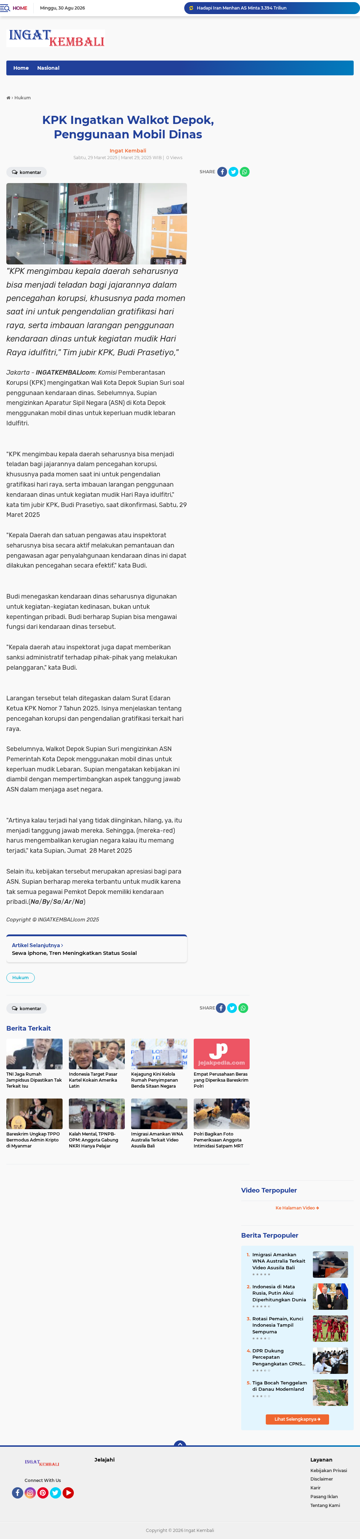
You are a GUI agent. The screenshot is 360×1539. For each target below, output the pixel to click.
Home (20, 8)
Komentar (30, 1008)
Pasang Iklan (324, 1496)
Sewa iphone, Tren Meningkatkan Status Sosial (74, 953)
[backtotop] (180, 1446)
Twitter (59, 1502)
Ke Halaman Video (296, 1207)
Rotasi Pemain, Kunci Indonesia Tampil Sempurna (277, 1325)
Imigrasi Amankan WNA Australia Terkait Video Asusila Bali (279, 1261)
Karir (315, 1487)
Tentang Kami (325, 1505)
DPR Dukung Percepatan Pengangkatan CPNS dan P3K (277, 1357)
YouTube (73, 1502)
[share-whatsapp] (245, 172)
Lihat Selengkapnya (296, 1419)
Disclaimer (321, 1479)
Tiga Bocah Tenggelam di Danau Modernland (279, 1386)
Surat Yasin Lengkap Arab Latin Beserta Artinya (247, 8)
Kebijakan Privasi (328, 1470)
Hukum (20, 977)
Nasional (48, 68)
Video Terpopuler (269, 1190)
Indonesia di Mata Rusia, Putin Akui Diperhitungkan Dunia (279, 1293)
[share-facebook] (222, 172)
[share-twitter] (233, 172)
